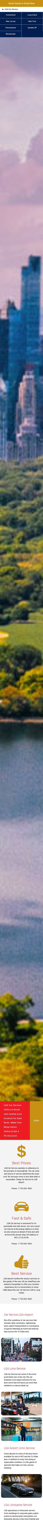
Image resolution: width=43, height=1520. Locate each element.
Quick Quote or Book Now (21, 3)
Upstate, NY (32, 28)
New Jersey (10, 21)
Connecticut (10, 15)
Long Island (32, 15)
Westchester (11, 34)
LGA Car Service (11, 9)
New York (32, 21)
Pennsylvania (10, 28)
